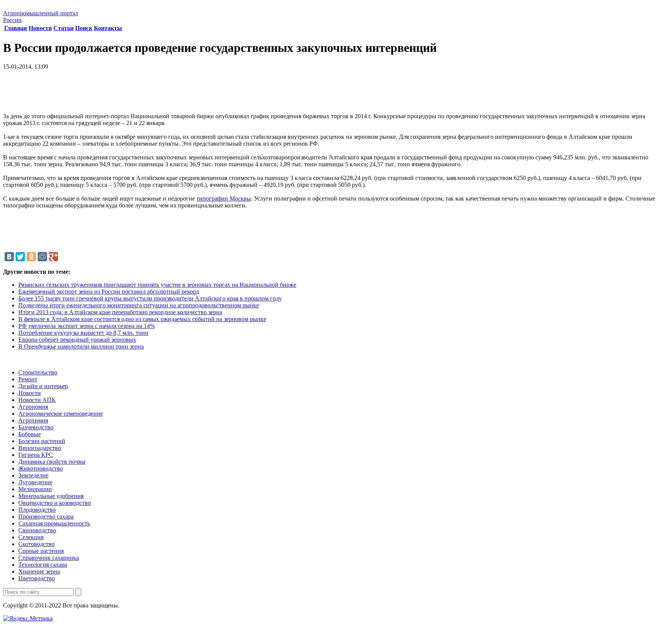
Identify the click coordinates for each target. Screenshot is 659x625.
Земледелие (33, 475)
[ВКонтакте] (9, 256)
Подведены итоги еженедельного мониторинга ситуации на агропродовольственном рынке (138, 305)
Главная (15, 28)
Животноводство (40, 468)
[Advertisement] (329, 94)
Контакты (108, 28)
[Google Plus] (53, 256)
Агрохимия (33, 420)
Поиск (83, 28)
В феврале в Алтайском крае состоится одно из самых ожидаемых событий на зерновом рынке (142, 319)
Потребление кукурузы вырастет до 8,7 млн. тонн (83, 332)
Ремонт (27, 379)
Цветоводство (36, 578)
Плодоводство (37, 509)
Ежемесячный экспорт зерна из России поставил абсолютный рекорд (108, 291)
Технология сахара (42, 564)
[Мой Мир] (42, 256)
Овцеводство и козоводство (54, 503)
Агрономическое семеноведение (60, 413)
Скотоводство (36, 544)
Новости (40, 28)
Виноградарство (39, 448)
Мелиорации (35, 489)
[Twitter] (20, 256)
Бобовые (29, 434)
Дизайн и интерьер (43, 386)
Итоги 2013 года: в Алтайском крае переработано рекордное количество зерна (120, 312)
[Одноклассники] (31, 256)
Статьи (63, 28)
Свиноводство (37, 530)
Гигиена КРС (35, 454)
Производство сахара (46, 516)
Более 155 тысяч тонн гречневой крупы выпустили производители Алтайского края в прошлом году (150, 298)
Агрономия (33, 406)
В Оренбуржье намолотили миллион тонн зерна (81, 346)
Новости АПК (37, 400)
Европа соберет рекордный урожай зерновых (77, 339)
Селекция (30, 537)
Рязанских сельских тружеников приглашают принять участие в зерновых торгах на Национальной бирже (157, 284)
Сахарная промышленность (54, 523)
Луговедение (35, 482)
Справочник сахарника (48, 557)
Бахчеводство (35, 427)
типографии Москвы (223, 198)
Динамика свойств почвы (51, 461)
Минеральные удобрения (51, 496)
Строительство (37, 372)
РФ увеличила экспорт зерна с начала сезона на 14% (86, 326)
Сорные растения (41, 551)
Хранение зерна (39, 571)
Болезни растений (41, 441)
